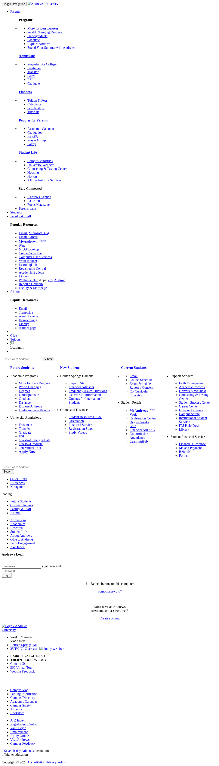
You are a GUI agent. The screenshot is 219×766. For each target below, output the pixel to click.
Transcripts (26, 312)
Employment (19, 732)
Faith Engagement (191, 383)
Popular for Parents (33, 120)
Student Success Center (195, 402)
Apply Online (19, 736)
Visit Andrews (20, 739)
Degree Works (139, 422)
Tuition (15, 339)
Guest (31, 76)
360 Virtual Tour (30, 448)
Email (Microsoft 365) (34, 233)
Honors (32, 176)
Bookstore (17, 713)
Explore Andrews (39, 44)
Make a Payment (190, 448)
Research (16, 528)
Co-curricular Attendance (139, 435)
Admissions (27, 56)
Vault (133, 414)
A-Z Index (17, 547)
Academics (17, 524)
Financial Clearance (192, 444)
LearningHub (28, 265)
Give (13, 335)
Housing (33, 172)
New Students (70, 367)
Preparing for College (41, 64)
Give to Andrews (21, 539)
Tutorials (33, 112)
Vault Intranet (28, 261)
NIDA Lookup (29, 249)
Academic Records (192, 387)
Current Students (133, 367)
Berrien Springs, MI (23, 645)
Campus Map (19, 690)
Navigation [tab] (17, 487)
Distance (25, 402)
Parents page (27, 208)
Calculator (34, 104)
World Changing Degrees (44, 32)
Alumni (15, 291)
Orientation (76, 421)
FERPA (32, 136)
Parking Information (23, 694)
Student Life (28, 152)
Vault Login (18, 728)
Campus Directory (22, 697)
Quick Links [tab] (18, 479)
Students (16, 212)
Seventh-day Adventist (19, 751)
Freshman (34, 68)
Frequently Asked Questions (88, 391)
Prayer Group (36, 140)
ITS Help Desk (189, 425)
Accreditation (36, 762)
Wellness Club (28, 280)
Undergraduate (37, 36)
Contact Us (17, 663)
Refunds (184, 451)
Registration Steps (81, 428)
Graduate (33, 40)
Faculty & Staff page (33, 288)
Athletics (16, 709)
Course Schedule (30, 253)
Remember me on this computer (112, 583)
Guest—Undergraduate (34, 440)
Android (59, 280)
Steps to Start (77, 383)
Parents (15, 11)
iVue (22, 245)
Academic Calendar (40, 128)
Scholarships (35, 108)
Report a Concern (31, 284)
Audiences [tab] (17, 483)
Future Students (22, 367)
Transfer (32, 72)
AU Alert (33, 201)
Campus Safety (189, 414)
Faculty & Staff (20, 216)
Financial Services (81, 425)
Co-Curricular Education (139, 393)
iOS (50, 280)
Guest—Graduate (31, 444)
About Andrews (21, 535)
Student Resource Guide (85, 417)
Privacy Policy (56, 762)
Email (23, 308)
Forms (183, 455)
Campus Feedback (22, 743)
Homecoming (28, 320)
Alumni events (28, 316)
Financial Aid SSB (142, 430)
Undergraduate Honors (34, 410)
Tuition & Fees (37, 100)
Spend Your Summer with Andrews (51, 47)
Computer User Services (35, 257)
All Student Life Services (44, 180)
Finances (25, 92)
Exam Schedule (140, 383)
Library (24, 276)
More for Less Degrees (42, 28)
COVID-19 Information (85, 395)
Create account (109, 618)
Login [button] (6, 575)
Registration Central (32, 268)
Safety (31, 144)
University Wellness (40, 165)
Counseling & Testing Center (47, 168)
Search (7, 471)
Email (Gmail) (28, 237)
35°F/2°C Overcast (24, 648)
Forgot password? (110, 591)
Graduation (35, 132)
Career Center (188, 406)
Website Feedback (22, 671)
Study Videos (78, 432)
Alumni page (27, 328)
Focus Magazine (38, 204)
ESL (30, 79)
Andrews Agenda (39, 197)
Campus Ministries (40, 161)
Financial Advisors (81, 387)
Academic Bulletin (31, 272)
